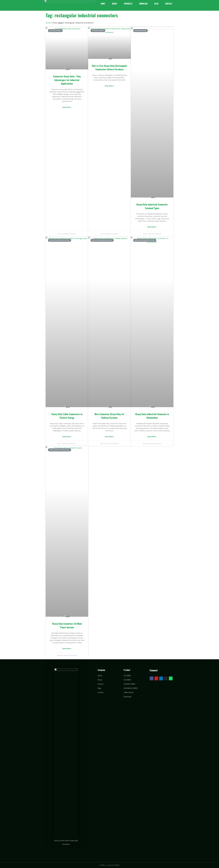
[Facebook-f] (151, 678)
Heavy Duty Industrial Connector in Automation (152, 415)
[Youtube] (156, 678)
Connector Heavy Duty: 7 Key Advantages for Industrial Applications (67, 80)
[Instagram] (166, 678)
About (114, 3)
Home (103, 3)
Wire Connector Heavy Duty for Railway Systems (109, 415)
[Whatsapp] (171, 678)
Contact (168, 3)
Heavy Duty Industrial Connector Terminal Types (152, 206)
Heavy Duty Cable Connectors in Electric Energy (67, 415)
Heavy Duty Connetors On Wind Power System (67, 625)
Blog (156, 3)
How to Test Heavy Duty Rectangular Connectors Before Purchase (109, 67)
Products (128, 3)
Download (143, 3)
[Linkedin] (161, 678)
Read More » (67, 107)
